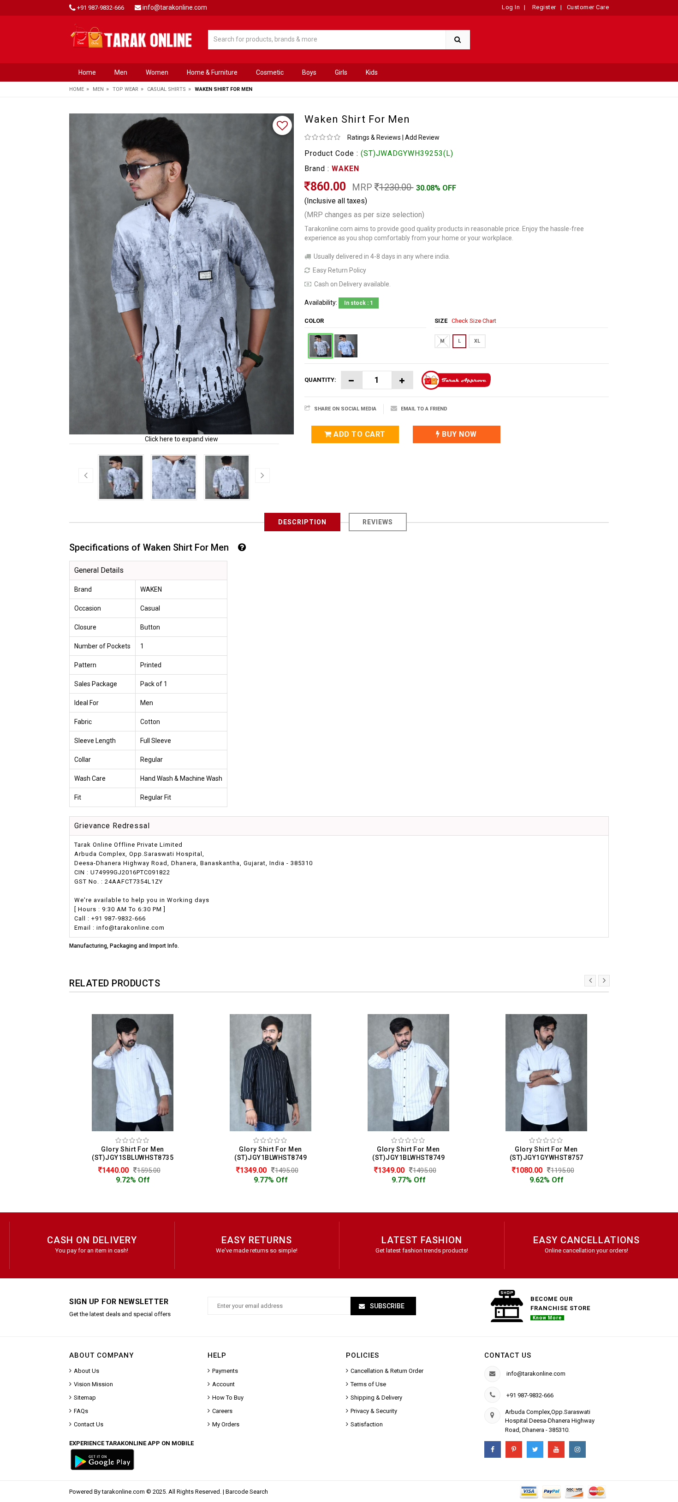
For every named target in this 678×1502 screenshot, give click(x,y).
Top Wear (125, 89)
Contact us (507, 1355)
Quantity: (320, 379)
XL (477, 341)
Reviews (378, 522)
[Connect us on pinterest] (514, 1449)
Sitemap (85, 1397)
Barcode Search (247, 1491)
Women (157, 72)
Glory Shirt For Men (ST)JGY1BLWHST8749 (270, 1154)
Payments (225, 1370)
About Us (86, 1370)
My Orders (225, 1424)
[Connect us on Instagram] (577, 1449)
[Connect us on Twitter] (535, 1449)
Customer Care (588, 7)
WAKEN (345, 168)
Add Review (422, 137)
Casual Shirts (166, 89)
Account (223, 1384)
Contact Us (88, 1424)
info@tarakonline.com (175, 7)
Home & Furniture (212, 72)
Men (120, 72)
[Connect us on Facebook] (492, 1449)
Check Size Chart (474, 320)
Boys (309, 72)
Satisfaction (367, 1424)
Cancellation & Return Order (387, 1370)
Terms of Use (368, 1384)
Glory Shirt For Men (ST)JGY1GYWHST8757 (546, 1154)
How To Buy (228, 1397)
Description (302, 522)
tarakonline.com (124, 1491)
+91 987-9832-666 (100, 7)
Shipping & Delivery (376, 1397)
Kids (372, 72)
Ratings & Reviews (374, 137)
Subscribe (386, 1306)
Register (543, 7)
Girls (341, 72)
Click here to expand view (181, 439)
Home (87, 72)
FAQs (81, 1410)
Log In (511, 7)
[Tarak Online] (131, 35)
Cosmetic (270, 72)
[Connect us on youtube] (556, 1449)
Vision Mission (93, 1384)
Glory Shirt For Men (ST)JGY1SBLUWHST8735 (132, 1154)
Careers (222, 1410)
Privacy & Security (374, 1410)
